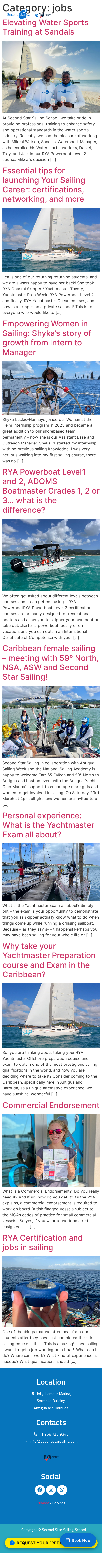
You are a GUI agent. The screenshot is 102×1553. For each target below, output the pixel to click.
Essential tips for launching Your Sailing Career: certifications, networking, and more (43, 185)
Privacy (43, 1503)
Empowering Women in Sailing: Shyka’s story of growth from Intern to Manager (46, 338)
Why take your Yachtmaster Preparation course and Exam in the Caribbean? (49, 960)
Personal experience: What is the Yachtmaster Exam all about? (48, 825)
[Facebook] (40, 1490)
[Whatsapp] (62, 1490)
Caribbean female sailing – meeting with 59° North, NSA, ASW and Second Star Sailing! (50, 662)
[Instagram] (51, 1490)
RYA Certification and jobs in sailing (42, 1242)
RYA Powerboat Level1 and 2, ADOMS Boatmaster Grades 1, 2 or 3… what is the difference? (51, 491)
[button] (90, 13)
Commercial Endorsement (51, 1105)
